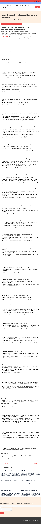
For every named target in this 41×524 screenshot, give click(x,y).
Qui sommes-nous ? (10, 5)
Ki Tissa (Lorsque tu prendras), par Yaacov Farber (9, 481)
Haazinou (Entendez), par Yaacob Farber (9, 470)
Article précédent (5, 463)
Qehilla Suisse (27, 5)
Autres (8, 9)
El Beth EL (3, 7)
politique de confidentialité (9, 507)
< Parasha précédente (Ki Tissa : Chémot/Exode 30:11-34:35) (11, 23)
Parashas (2, 482)
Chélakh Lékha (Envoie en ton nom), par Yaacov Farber (29, 481)
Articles (21, 5)
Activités (16, 5)
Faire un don (37, 7)
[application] (18, 5)
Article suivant (36, 463)
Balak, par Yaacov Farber (6, 490)
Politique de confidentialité (5, 521)
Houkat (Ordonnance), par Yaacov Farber (29, 490)
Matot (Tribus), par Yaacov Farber (28, 470)
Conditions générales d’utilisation (6, 519)
